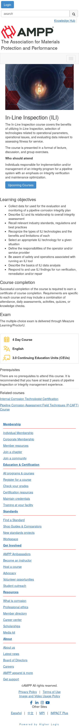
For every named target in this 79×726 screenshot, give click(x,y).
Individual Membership (18, 433)
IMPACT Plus (59, 713)
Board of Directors (15, 660)
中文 (30, 713)
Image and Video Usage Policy (39, 696)
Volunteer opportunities (18, 579)
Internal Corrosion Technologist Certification (29, 399)
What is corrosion (14, 601)
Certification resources (18, 492)
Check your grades (15, 486)
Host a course (12, 566)
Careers (8, 666)
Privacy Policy (28, 692)
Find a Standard (14, 520)
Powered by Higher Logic (39, 724)
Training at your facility (18, 505)
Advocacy (9, 573)
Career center (12, 620)
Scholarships (11, 626)
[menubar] (66, 20)
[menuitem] (66, 20)
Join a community (15, 458)
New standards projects (19, 532)
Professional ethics (15, 607)
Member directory (15, 613)
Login (7, 5)
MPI (42, 713)
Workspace (10, 539)
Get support (11, 679)
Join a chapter (12, 452)
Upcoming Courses (20, 185)
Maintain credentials (16, 498)
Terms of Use (52, 692)
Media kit (9, 632)
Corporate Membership (18, 439)
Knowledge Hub (64, 20)
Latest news (11, 654)
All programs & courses (18, 473)
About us (9, 647)
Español (16, 713)
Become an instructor (17, 560)
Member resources (15, 445)
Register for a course (17, 479)
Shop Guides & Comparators (22, 526)
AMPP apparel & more (18, 673)
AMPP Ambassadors (17, 554)
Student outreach (14, 586)
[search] (74, 13)
